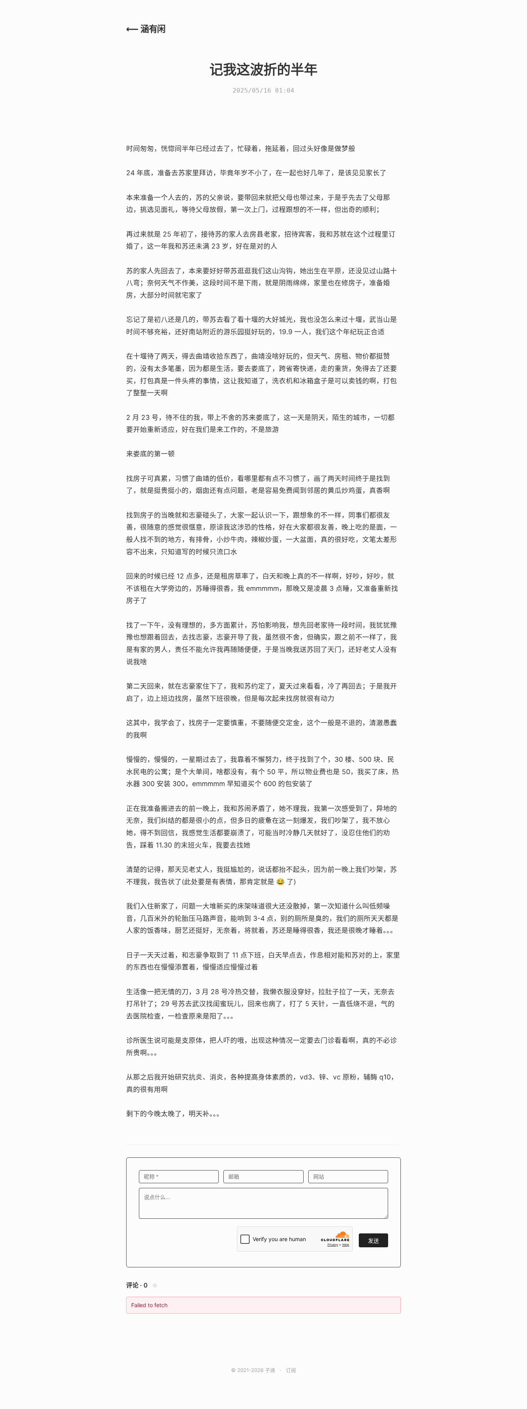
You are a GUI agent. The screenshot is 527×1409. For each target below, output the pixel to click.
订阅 (291, 1370)
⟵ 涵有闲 (146, 29)
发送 (373, 1241)
